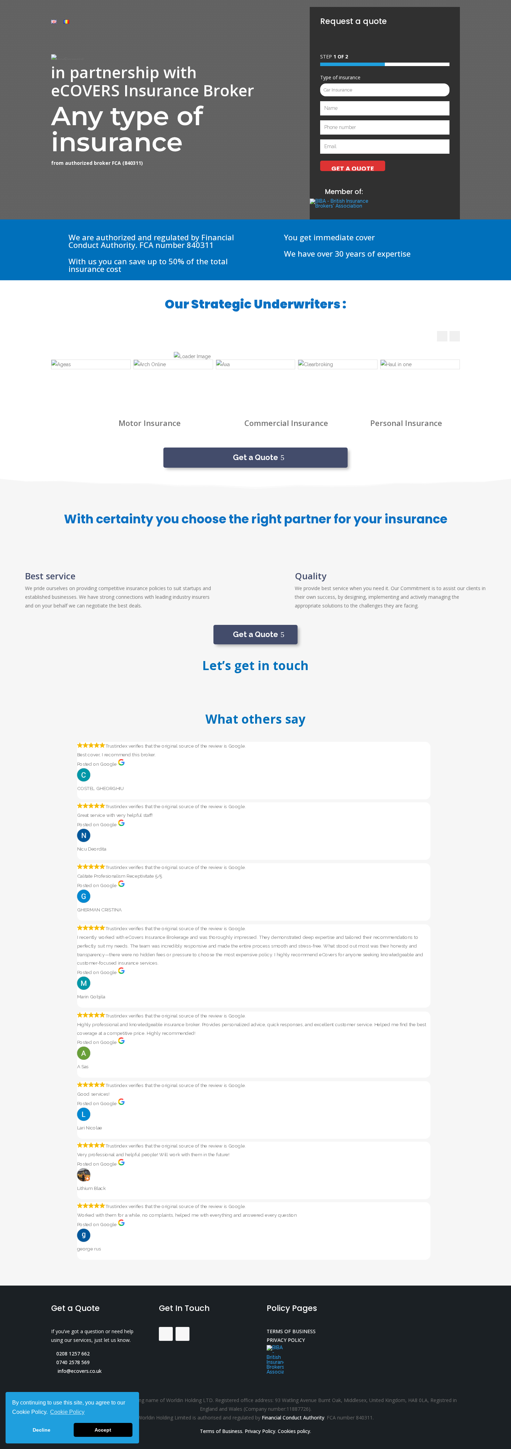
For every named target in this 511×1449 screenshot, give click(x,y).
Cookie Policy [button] (67, 1412)
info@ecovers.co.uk (78, 1371)
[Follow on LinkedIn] (182, 1334)
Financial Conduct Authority (293, 1417)
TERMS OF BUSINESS (291, 1331)
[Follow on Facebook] (166, 1334)
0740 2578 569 (72, 1362)
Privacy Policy (260, 1431)
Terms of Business (221, 1431)
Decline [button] (41, 1430)
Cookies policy (294, 1431)
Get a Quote (255, 457)
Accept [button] (103, 1430)
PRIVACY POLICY (286, 1340)
